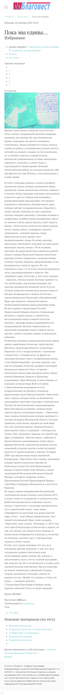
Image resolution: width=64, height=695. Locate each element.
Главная (9, 17)
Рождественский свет (20, 640)
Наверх (8, 656)
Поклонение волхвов (20, 636)
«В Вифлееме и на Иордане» (24, 632)
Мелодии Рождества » (26, 653)
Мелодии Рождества (20, 625)
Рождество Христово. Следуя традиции (30, 629)
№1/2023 (13, 612)
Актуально (23, 17)
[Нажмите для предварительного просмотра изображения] (32, 110)
